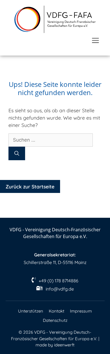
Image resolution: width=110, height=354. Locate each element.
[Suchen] (16, 153)
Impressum (81, 311)
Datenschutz (55, 320)
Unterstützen (30, 311)
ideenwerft (64, 345)
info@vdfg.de (60, 289)
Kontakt (56, 311)
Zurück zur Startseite (30, 186)
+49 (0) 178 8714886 (58, 280)
